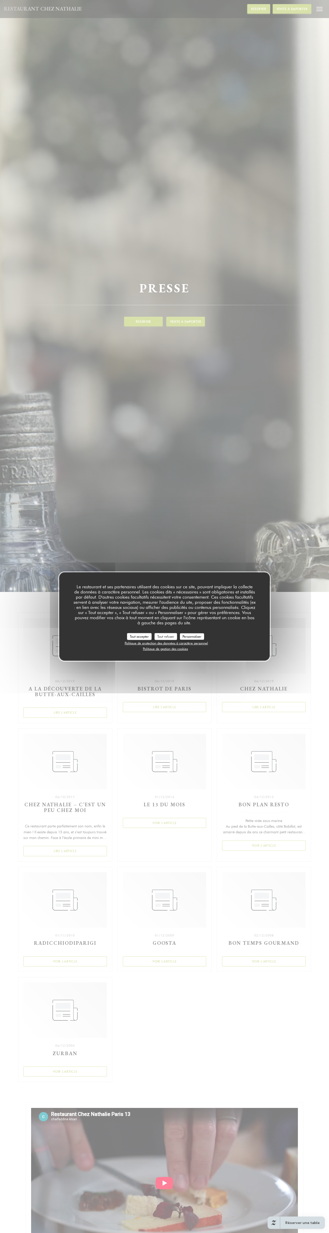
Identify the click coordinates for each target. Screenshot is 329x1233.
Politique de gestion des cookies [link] (165, 648)
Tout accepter (139, 636)
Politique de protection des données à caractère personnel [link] (166, 643)
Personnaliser (192, 636)
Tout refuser (165, 636)
